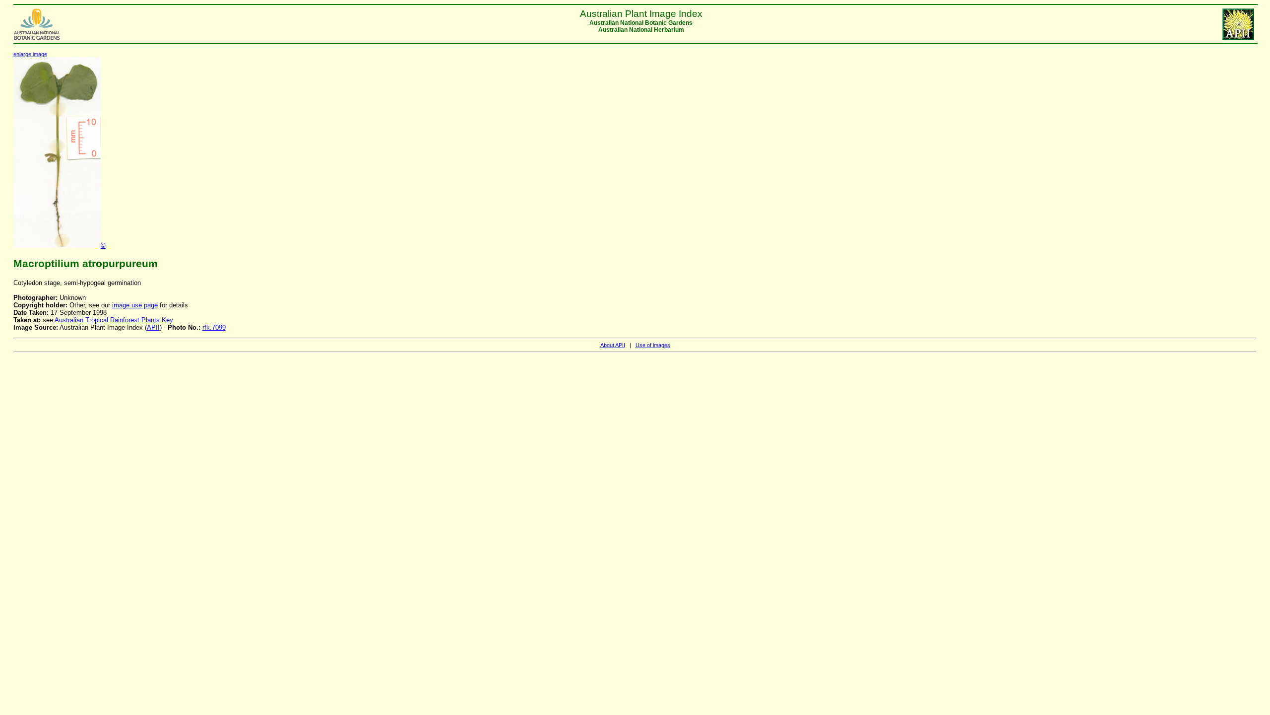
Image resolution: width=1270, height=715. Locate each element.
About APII (612, 345)
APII (153, 327)
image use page (135, 305)
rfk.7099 (214, 327)
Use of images (652, 345)
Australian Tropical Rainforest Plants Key (114, 320)
